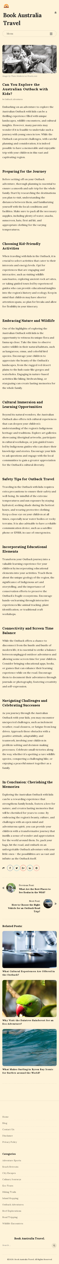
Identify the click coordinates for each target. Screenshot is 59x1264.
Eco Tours (7, 1185)
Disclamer (7, 1135)
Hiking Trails (9, 1192)
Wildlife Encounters (12, 1223)
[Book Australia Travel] (6, 6)
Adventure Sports (11, 1160)
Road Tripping (10, 1217)
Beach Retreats (10, 1166)
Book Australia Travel (22, 19)
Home (5, 1116)
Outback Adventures (14, 99)
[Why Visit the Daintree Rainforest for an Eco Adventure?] (29, 998)
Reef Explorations (11, 1210)
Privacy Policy (9, 1142)
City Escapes (9, 1173)
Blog (4, 1123)
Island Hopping (10, 1198)
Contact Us (8, 1129)
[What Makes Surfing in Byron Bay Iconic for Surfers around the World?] (29, 1047)
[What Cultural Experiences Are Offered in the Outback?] (29, 949)
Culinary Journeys (11, 1179)
